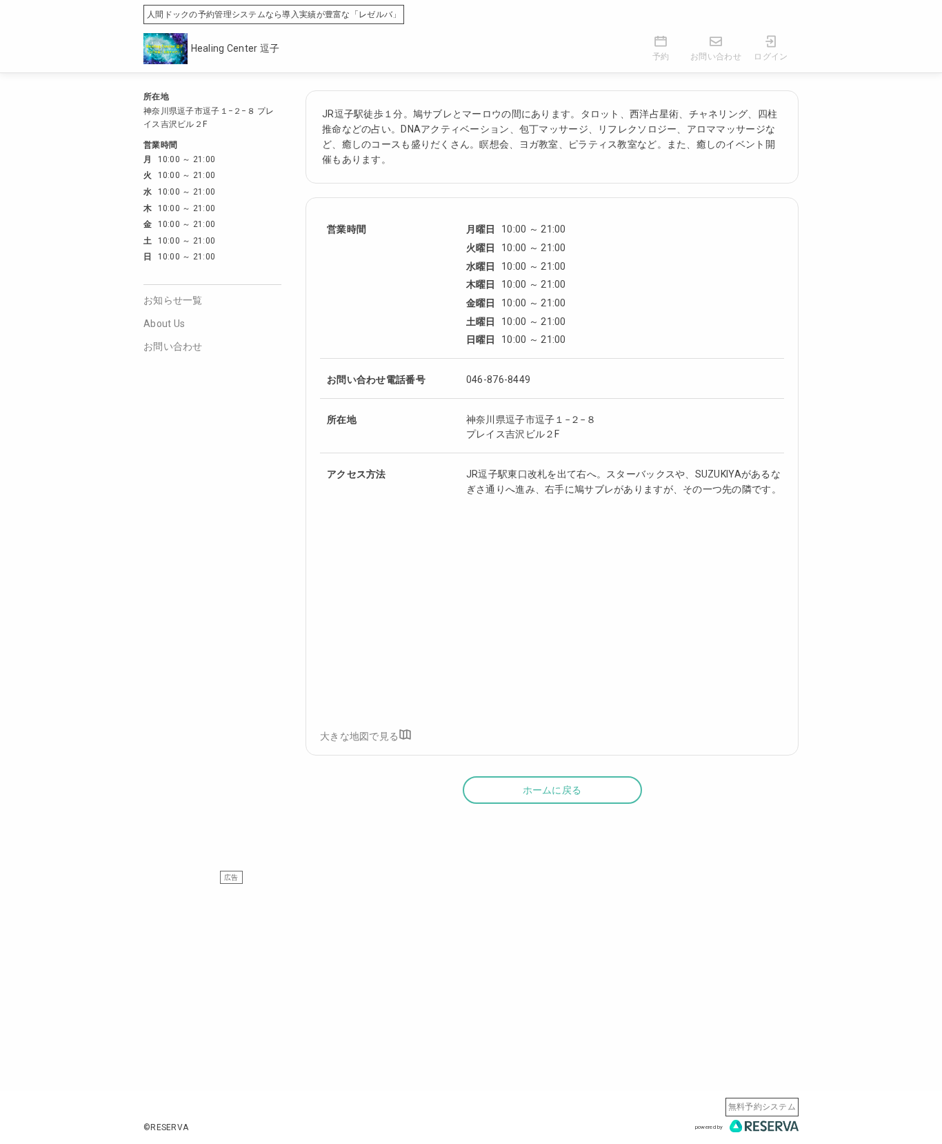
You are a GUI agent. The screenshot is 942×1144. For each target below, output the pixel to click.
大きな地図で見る (359, 736)
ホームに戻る (552, 790)
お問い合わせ (173, 346)
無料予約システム (762, 1107)
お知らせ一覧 (173, 300)
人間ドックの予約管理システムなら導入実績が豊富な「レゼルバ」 (274, 14)
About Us (164, 323)
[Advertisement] (471, 980)
